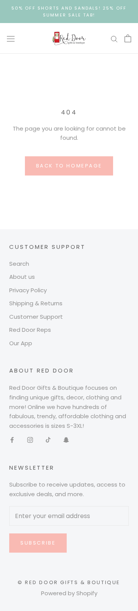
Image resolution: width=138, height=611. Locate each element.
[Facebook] (12, 440)
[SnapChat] (66, 440)
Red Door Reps (30, 330)
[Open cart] (128, 38)
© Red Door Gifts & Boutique (69, 582)
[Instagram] (30, 440)
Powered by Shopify (69, 593)
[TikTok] (48, 440)
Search (19, 264)
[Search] (114, 38)
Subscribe (38, 542)
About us (22, 277)
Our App (20, 343)
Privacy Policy (28, 290)
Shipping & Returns (35, 303)
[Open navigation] (11, 38)
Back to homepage (69, 165)
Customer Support (36, 317)
